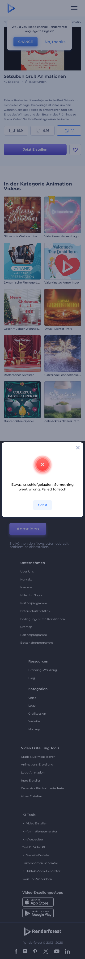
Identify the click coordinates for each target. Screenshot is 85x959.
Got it (42, 505)
